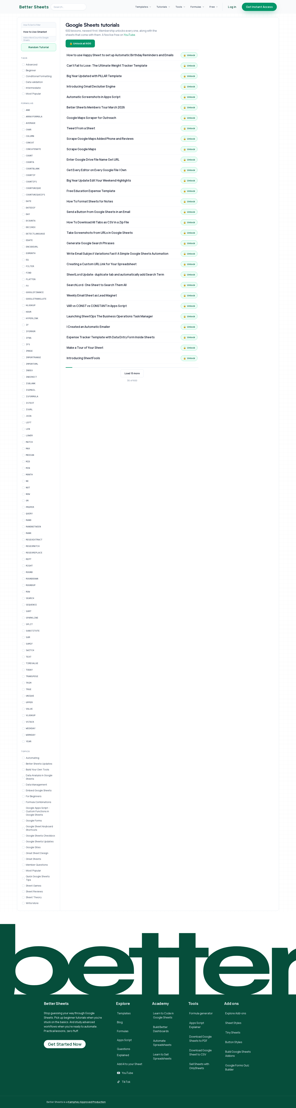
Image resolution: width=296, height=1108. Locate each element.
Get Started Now (65, 1044)
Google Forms (34, 820)
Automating (32, 757)
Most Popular (33, 870)
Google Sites (33, 847)
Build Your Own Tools (37, 769)
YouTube (129, 35)
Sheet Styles (233, 1023)
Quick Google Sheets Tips (38, 878)
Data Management (36, 784)
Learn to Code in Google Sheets (163, 1015)
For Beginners (33, 796)
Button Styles (233, 1042)
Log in (232, 7)
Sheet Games (33, 885)
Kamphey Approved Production (87, 1102)
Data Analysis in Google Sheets (39, 777)
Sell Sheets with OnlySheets (199, 1066)
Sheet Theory (33, 897)
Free (212, 6)
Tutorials (161, 6)
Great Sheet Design (37, 853)
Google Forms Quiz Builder (237, 1067)
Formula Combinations (38, 802)
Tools (178, 6)
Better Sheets (34, 7)
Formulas (195, 6)
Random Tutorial (38, 47)
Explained (123, 1055)
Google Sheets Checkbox (40, 835)
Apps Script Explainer (196, 1025)
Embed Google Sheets (39, 790)
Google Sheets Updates (40, 841)
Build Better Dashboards (161, 1029)
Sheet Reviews (34, 891)
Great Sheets (33, 859)
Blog (120, 1022)
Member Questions (37, 864)
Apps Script (124, 1040)
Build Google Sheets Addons (238, 1054)
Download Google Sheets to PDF (200, 1039)
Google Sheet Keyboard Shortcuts (39, 828)
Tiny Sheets (232, 1032)
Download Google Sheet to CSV (200, 1052)
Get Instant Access (259, 7)
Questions (123, 1049)
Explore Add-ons (235, 1013)
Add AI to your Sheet (129, 1064)
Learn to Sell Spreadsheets (162, 1056)
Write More (32, 903)
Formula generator (201, 1013)
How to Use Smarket (35, 31)
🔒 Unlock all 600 (80, 43)
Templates (141, 6)
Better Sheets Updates (39, 763)
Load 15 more (132, 373)
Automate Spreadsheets (162, 1043)
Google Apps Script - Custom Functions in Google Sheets (38, 811)
